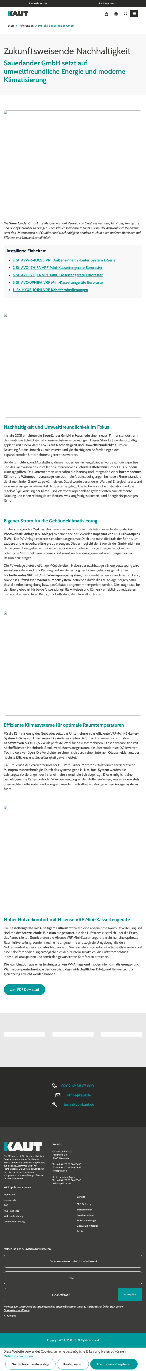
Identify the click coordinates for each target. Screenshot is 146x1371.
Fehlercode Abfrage (86, 1220)
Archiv (80, 1231)
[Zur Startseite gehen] (18, 13)
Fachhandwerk (107, 3)
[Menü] (134, 13)
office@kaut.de (79, 1095)
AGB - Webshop (12, 1210)
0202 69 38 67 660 (77, 1085)
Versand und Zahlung (14, 1221)
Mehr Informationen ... (19, 1356)
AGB (6, 1205)
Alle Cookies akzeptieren (114, 1364)
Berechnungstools (85, 1214)
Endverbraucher (38, 3)
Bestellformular (84, 1209)
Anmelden (130, 1294)
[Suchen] (125, 13)
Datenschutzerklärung (17, 1310)
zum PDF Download (24, 990)
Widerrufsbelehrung (13, 1216)
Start (11, 25)
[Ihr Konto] (116, 13)
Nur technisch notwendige (30, 1364)
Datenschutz (10, 1199)
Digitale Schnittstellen (87, 1225)
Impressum (9, 1194)
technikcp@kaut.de (79, 1104)
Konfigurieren (73, 1364)
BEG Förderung (84, 1204)
